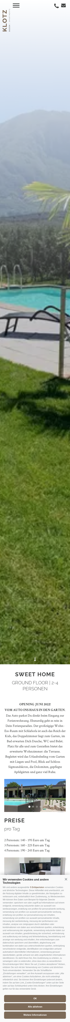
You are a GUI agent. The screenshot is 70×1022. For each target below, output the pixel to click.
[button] (66, 879)
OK (35, 998)
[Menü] (16, 5)
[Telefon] (56, 5)
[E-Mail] (62, 5)
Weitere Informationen (35, 1015)
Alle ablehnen (35, 1006)
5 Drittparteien (37, 887)
